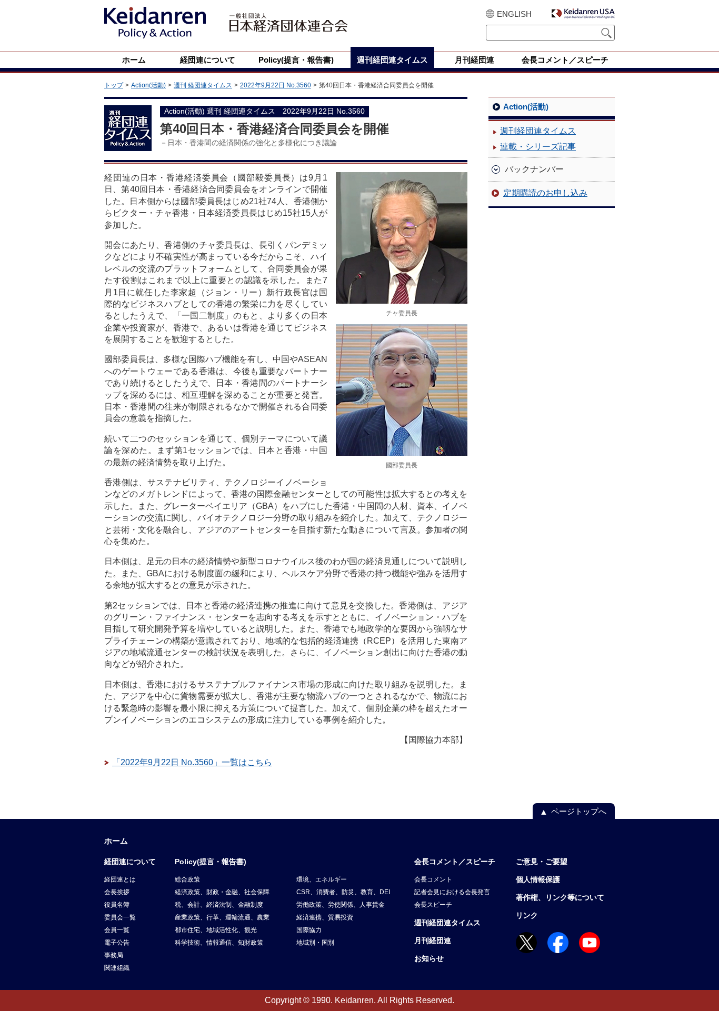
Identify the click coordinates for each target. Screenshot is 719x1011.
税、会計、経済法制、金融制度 (219, 904)
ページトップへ (578, 811)
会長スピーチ (433, 904)
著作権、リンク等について (560, 897)
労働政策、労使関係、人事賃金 (340, 904)
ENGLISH (514, 13)
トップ (113, 85)
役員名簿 (116, 904)
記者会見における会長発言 (452, 892)
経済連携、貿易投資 (324, 917)
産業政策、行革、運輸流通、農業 (222, 917)
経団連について (130, 861)
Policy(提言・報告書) (210, 861)
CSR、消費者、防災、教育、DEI (343, 892)
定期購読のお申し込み (545, 192)
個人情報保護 (538, 879)
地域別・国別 (315, 942)
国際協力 (309, 930)
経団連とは (120, 879)
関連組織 (116, 968)
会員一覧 (116, 930)
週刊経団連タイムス (538, 130)
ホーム (116, 840)
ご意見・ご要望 (541, 861)
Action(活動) (148, 85)
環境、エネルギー (321, 879)
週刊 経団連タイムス (203, 85)
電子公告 (116, 942)
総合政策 (187, 879)
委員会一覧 (120, 917)
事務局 (113, 955)
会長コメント (433, 879)
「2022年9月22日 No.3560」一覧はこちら (192, 762)
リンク (527, 915)
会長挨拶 (116, 892)
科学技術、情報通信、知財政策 (219, 942)
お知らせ (429, 958)
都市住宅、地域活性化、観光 (216, 930)
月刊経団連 (432, 940)
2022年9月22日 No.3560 (275, 85)
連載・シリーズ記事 (538, 146)
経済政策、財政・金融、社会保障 (222, 892)
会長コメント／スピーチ (454, 861)
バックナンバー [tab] (534, 169)
